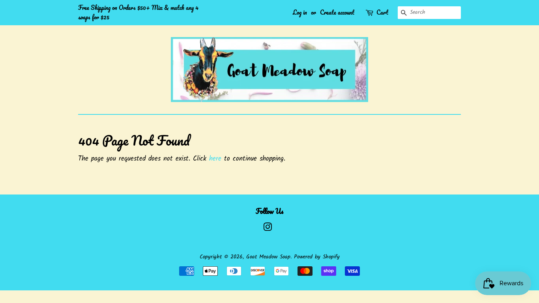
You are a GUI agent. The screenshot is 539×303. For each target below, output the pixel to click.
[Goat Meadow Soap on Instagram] (267, 229)
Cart (382, 12)
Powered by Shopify (317, 257)
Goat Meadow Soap (268, 257)
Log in (300, 12)
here (215, 158)
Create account (337, 12)
